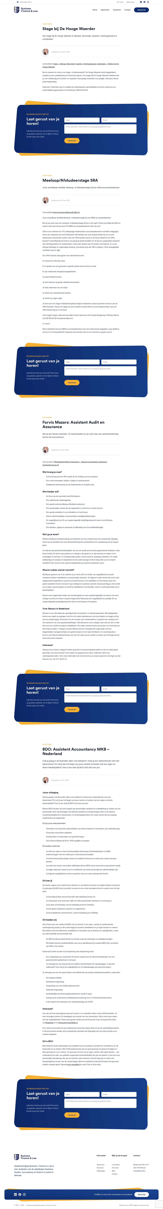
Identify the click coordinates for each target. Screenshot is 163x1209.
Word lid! (141, 1194)
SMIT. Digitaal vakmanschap (139, 1205)
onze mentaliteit (73, 1064)
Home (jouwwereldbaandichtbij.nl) (66, 212)
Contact (127, 10)
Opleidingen (101, 1171)
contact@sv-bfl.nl (139, 1171)
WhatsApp (49, 1023)
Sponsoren (105, 10)
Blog (113, 1171)
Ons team (115, 1168)
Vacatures (117, 10)
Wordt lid (141, 10)
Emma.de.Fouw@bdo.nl (68, 1023)
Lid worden (116, 1165)
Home (94, 10)
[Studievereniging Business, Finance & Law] (26, 10)
